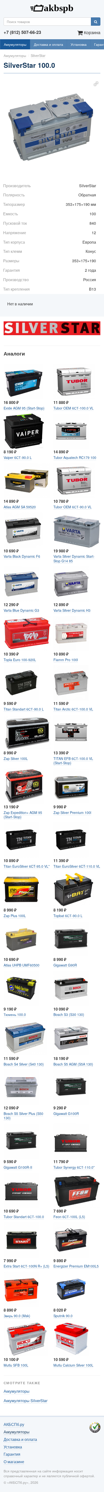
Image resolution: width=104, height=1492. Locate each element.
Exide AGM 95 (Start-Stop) (24, 408)
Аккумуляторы (15, 44)
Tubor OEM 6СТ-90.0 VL (72, 506)
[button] (96, 84)
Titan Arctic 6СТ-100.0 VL (73, 709)
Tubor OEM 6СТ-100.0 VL (73, 408)
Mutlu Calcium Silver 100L (73, 1365)
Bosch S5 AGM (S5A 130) (73, 1064)
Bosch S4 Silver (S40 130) (24, 1064)
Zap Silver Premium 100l (72, 812)
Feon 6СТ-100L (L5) (69, 1216)
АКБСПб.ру (52, 7)
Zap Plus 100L (15, 915)
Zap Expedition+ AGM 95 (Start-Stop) (23, 814)
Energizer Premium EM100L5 (76, 1266)
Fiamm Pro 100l (65, 659)
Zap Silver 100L (16, 758)
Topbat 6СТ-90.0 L (67, 915)
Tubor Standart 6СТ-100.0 (24, 1216)
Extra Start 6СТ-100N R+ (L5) (26, 1266)
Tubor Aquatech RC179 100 (74, 457)
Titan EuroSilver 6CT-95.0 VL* (27, 866)
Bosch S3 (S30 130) (68, 1014)
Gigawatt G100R (66, 1113)
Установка (79, 44)
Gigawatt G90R (65, 965)
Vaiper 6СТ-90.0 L (18, 457)
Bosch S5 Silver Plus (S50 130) (23, 1115)
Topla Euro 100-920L (20, 659)
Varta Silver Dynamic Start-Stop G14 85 (74, 558)
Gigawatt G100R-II (18, 1167)
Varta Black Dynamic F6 (22, 556)
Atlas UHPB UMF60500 (21, 965)
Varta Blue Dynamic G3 (21, 610)
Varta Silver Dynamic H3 (71, 610)
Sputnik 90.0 (63, 1315)
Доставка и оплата (48, 44)
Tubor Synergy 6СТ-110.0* (74, 1167)
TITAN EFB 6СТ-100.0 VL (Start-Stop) (73, 760)
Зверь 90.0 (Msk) (17, 1315)
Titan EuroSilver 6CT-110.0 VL (76, 866)
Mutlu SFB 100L (16, 1365)
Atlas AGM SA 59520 (20, 506)
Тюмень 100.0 (15, 1014)
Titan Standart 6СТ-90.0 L (24, 709)
